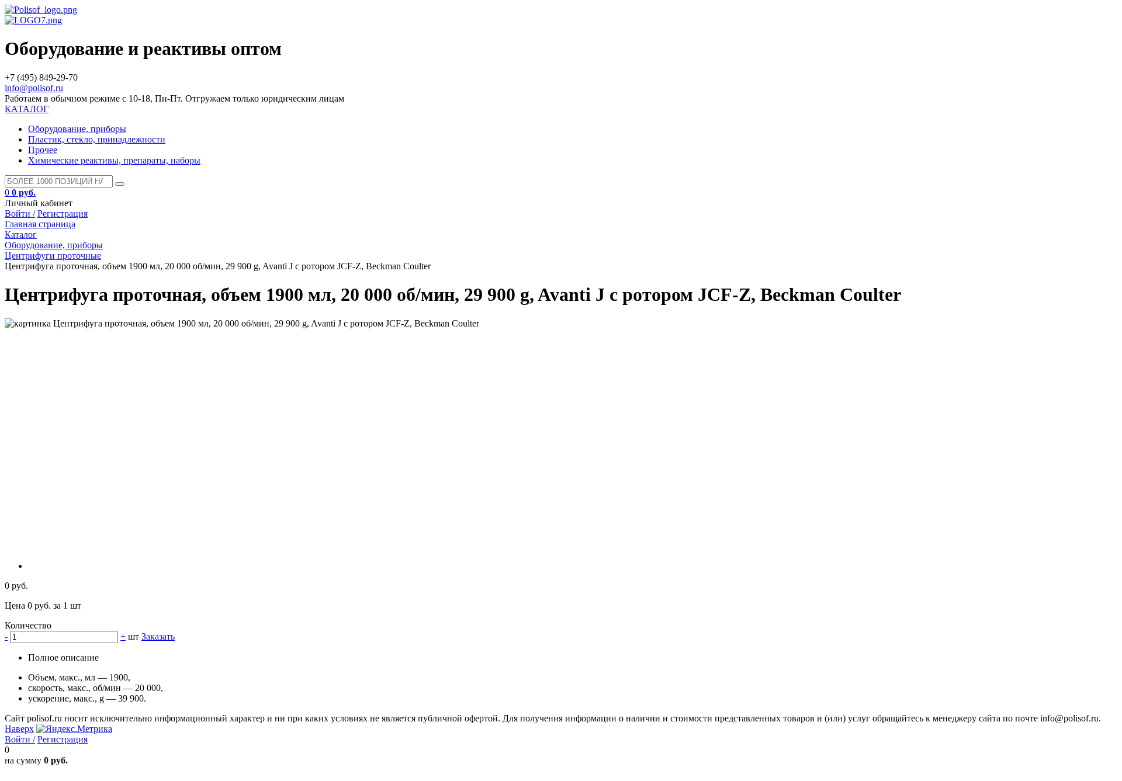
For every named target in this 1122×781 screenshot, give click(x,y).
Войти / (20, 213)
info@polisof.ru (34, 88)
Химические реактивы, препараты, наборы (114, 160)
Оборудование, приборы (77, 129)
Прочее (42, 150)
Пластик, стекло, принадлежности (96, 139)
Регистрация (62, 213)
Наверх (19, 729)
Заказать (158, 636)
